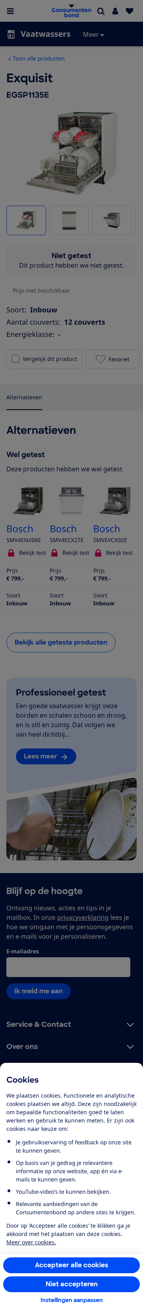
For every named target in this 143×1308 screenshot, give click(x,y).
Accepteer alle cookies (71, 1265)
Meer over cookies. (31, 1242)
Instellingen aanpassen (72, 1300)
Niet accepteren (72, 1284)
